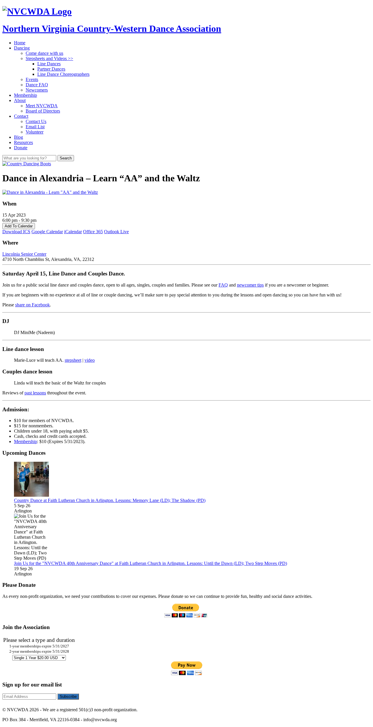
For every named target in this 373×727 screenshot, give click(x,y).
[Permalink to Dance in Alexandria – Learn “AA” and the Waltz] (26, 163)
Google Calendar (47, 231)
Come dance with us (44, 53)
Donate (20, 147)
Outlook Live (116, 231)
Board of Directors (43, 110)
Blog (18, 137)
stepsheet (73, 360)
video (90, 360)
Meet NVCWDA (42, 105)
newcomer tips (250, 284)
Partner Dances (51, 68)
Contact (21, 116)
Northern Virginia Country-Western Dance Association (111, 28)
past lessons (35, 392)
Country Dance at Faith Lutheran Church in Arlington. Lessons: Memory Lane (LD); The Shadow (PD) (109, 500)
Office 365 (93, 231)
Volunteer (34, 131)
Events (32, 79)
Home (19, 42)
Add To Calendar (19, 226)
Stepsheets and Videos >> (49, 58)
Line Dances (49, 63)
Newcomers (37, 89)
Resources (23, 142)
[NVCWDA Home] (37, 11)
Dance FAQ (37, 84)
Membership (25, 95)
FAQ (223, 284)
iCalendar (73, 231)
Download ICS (16, 231)
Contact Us (36, 121)
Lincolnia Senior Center (24, 254)
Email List (35, 126)
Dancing (22, 47)
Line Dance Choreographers (63, 74)
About (20, 100)
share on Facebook (32, 304)
